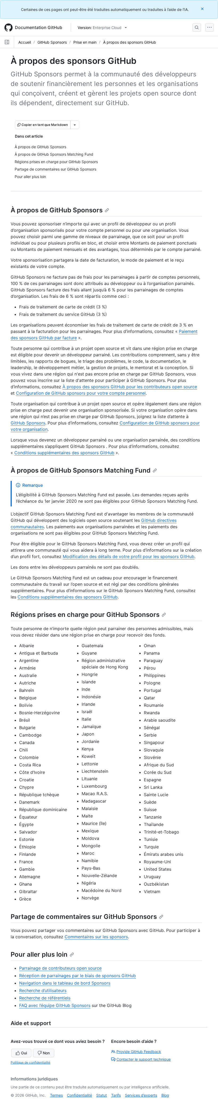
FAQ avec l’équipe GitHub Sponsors (54, 1005)
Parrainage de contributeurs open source (60, 968)
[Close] (203, 9)
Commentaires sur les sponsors (96, 936)
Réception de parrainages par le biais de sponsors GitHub (77, 975)
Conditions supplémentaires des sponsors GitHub (64, 452)
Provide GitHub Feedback (138, 1051)
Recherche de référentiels (44, 998)
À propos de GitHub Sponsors (57, 210)
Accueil (24, 42)
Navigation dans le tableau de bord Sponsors (64, 983)
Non (46, 1053)
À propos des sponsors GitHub (129, 42)
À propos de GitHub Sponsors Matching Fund (80, 470)
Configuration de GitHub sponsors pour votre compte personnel (81, 393)
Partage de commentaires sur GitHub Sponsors (84, 916)
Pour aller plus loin (39, 954)
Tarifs (116, 1095)
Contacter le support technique (143, 1059)
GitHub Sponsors (52, 42)
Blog (165, 1095)
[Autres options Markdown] (74, 125)
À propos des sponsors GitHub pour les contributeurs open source (129, 386)
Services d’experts (141, 1095)
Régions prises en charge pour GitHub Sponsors (85, 614)
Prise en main (85, 42)
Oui (24, 1053)
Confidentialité (79, 1095)
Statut (101, 1095)
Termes (56, 1095)
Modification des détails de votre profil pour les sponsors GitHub (128, 556)
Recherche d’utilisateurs (42, 990)
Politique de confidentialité (30, 1062)
